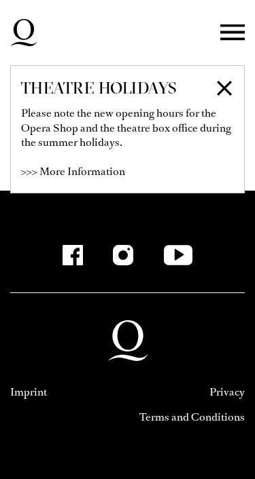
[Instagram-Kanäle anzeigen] (123, 255)
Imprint (28, 392)
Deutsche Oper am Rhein (23, 32)
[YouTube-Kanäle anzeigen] (177, 255)
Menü (232, 33)
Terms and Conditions (192, 417)
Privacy (227, 392)
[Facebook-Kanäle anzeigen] (73, 255)
